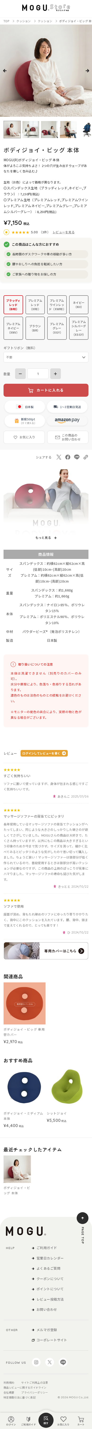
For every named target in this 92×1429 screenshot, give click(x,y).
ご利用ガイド (28, 1424)
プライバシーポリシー (34, 1392)
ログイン (11, 1424)
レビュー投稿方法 (50, 1299)
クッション (23, 21)
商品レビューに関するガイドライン (25, 1387)
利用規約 (9, 1382)
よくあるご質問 (48, 1268)
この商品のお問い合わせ (71, 437)
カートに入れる (50, 390)
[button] (4, 70)
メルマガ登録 (47, 1329)
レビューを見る (64, 232)
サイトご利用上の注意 (34, 1382)
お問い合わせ (47, 1309)
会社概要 (9, 1392)
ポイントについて (50, 1288)
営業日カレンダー (50, 1258)
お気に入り (63, 1424)
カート (81, 1424)
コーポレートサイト (52, 1340)
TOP (6, 21)
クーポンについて (50, 1278)
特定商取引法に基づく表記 (20, 1397)
